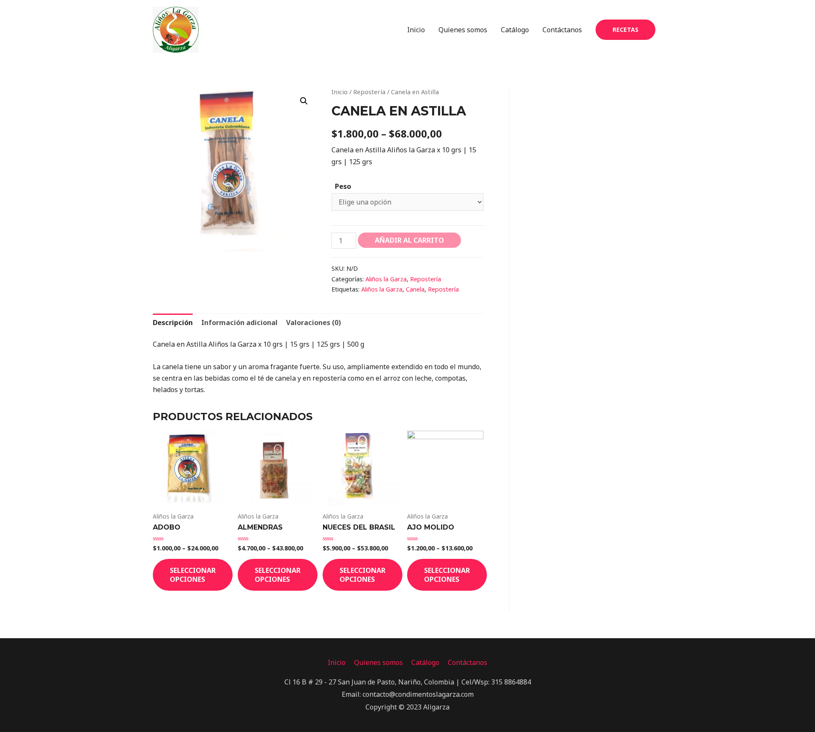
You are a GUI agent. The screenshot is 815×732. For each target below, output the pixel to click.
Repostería (369, 91)
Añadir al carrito (409, 240)
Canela (415, 289)
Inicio (416, 29)
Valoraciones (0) (313, 322)
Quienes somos (462, 29)
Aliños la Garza (386, 279)
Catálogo (515, 29)
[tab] (173, 323)
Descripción (173, 322)
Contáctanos (562, 29)
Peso (343, 186)
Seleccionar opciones (193, 575)
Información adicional (239, 322)
